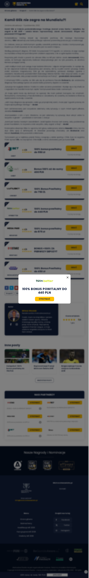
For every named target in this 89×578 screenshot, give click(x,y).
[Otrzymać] (44, 281)
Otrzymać (44, 299)
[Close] (67, 277)
